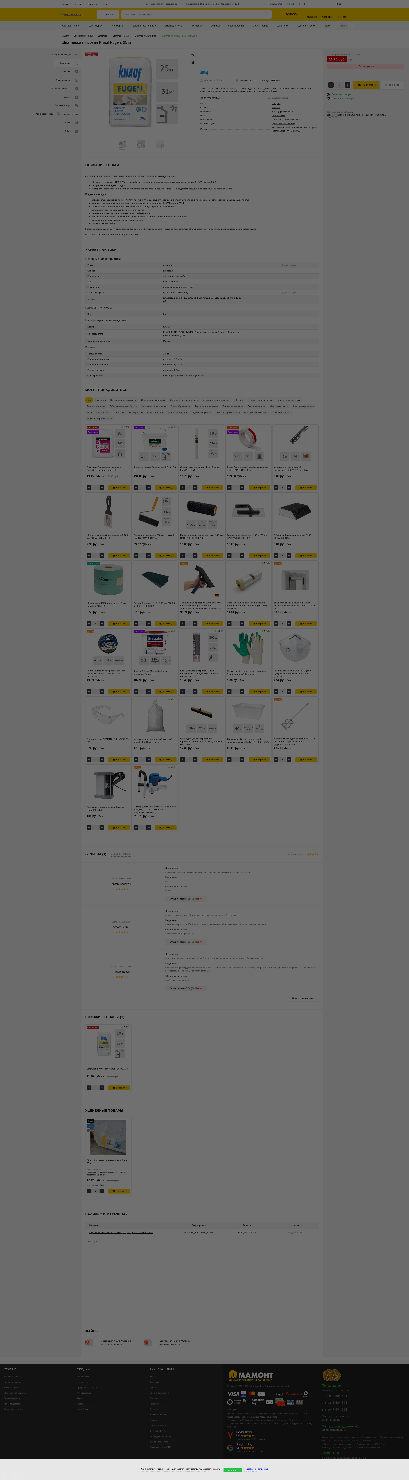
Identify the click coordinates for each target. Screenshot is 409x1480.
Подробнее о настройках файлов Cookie (256, 1470)
